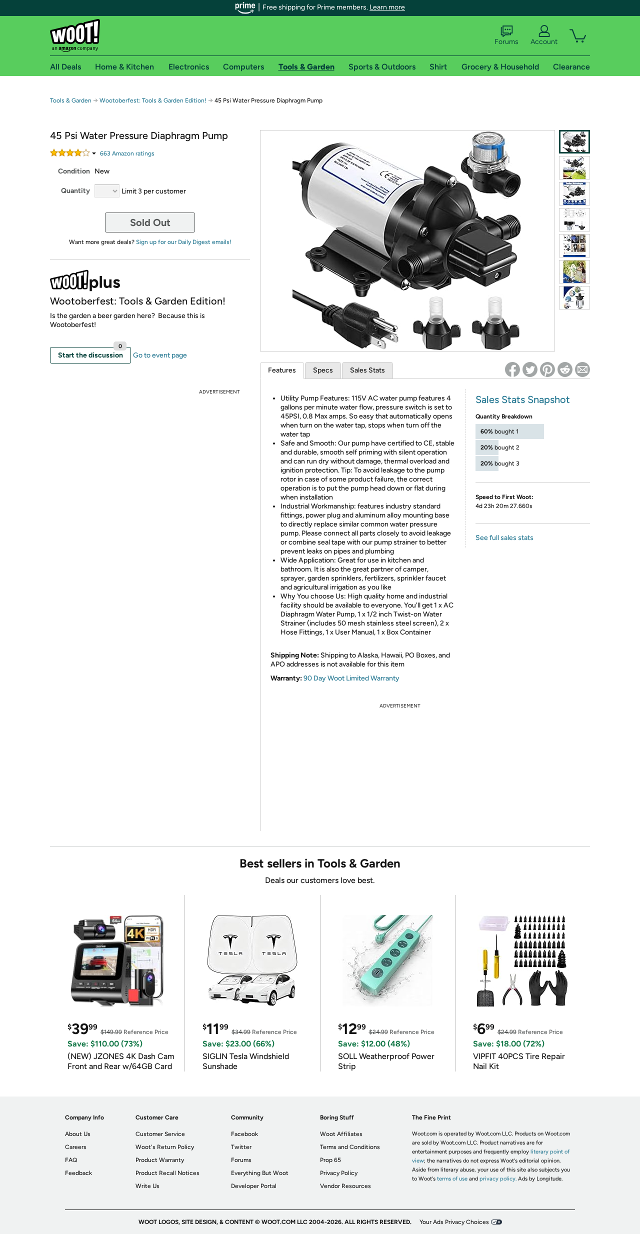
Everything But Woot (259, 1173)
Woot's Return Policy (165, 1147)
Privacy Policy (339, 1173)
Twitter (241, 1147)
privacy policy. (498, 1179)
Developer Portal (253, 1186)
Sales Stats (367, 370)
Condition (74, 171)
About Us (77, 1134)
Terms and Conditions (350, 1147)
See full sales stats (505, 538)
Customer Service (160, 1134)
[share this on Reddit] (565, 369)
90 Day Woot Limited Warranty (352, 678)
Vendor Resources (345, 1186)
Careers (75, 1147)
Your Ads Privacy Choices (454, 1222)
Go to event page (160, 355)
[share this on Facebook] (512, 369)
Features (282, 370)
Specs (323, 370)
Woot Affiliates (341, 1134)
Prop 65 (330, 1160)
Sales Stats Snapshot (523, 400)
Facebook (244, 1134)
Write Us (148, 1186)
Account (544, 42)
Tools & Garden (71, 100)
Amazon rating (127, 153)
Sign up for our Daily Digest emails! (184, 242)
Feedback (78, 1173)
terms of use (452, 1179)
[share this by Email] (582, 369)
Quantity (75, 190)
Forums (506, 42)
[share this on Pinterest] (547, 369)
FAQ (71, 1160)
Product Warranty (160, 1160)
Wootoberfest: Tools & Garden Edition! (153, 100)
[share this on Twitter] (530, 369)
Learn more (387, 7)
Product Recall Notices (168, 1173)
